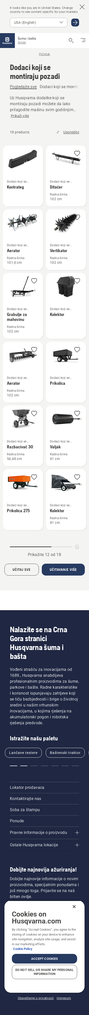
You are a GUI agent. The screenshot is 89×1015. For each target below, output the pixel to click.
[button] (34, 153)
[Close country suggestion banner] (82, 7)
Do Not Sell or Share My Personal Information (44, 972)
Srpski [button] (22, 42)
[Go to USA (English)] (75, 22)
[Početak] (7, 40)
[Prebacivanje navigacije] (83, 41)
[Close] (74, 907)
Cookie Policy (22, 949)
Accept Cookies (44, 959)
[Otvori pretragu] (71, 41)
